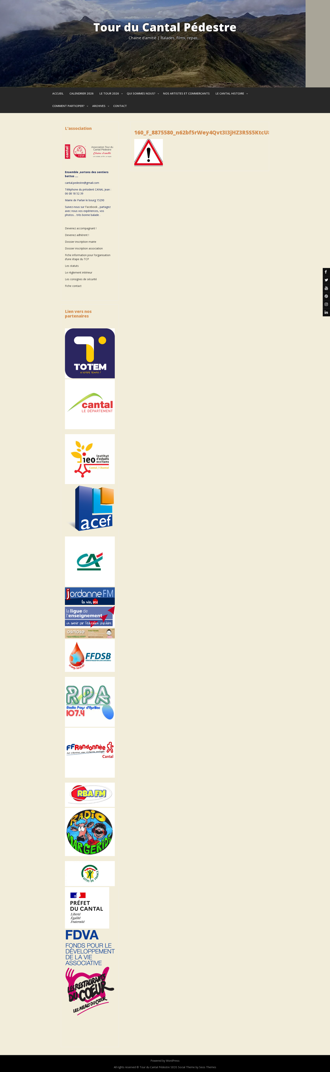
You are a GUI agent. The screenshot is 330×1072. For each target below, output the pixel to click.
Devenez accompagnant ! (81, 228)
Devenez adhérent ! (77, 235)
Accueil (58, 93)
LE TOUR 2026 (109, 93)
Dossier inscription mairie (80, 241)
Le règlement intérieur (78, 272)
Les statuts (72, 266)
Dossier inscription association (84, 248)
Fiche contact (73, 286)
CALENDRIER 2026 (82, 93)
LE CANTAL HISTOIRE (230, 93)
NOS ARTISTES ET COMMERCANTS (186, 93)
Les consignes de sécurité (81, 279)
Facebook (91, 207)
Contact (120, 106)
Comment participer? (68, 106)
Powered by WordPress (165, 1060)
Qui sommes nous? (141, 93)
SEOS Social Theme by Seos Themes (193, 1067)
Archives (98, 106)
